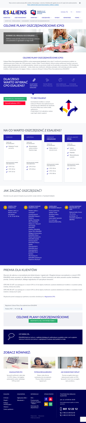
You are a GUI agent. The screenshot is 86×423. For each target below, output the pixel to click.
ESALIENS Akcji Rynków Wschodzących (33, 253)
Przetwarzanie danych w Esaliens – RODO (36, 402)
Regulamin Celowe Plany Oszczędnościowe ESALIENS (21, 305)
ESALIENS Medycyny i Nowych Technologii (35, 223)
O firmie (6, 398)
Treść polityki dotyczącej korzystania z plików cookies (43, 4)
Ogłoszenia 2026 (21, 398)
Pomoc (77, 17)
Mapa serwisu (34, 416)
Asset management (20, 17)
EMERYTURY (34, 17)
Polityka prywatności (35, 417)
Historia (6, 407)
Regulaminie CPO (50, 296)
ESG (32, 398)
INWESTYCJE (7, 17)
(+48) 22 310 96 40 (68, 415)
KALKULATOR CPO (55, 222)
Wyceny (57, 17)
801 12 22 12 (70, 409)
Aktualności (20, 400)
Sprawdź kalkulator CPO (12, 103)
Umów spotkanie (8, 409)
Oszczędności (46, 17)
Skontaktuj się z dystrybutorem (14, 98)
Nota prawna (41, 416)
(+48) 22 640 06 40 (68, 413)
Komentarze (67, 17)
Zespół (5, 400)
